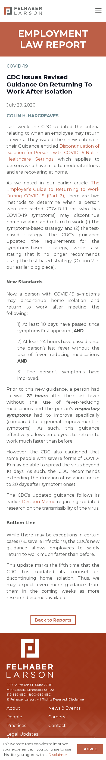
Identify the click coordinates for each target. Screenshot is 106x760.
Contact (57, 725)
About (13, 708)
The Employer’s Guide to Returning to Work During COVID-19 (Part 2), (53, 189)
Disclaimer (76, 699)
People (14, 716)
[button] (98, 11)
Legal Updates (22, 734)
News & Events (64, 708)
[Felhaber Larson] (23, 11)
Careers (56, 716)
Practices (16, 725)
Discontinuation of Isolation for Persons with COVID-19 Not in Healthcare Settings (53, 153)
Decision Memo (38, 501)
